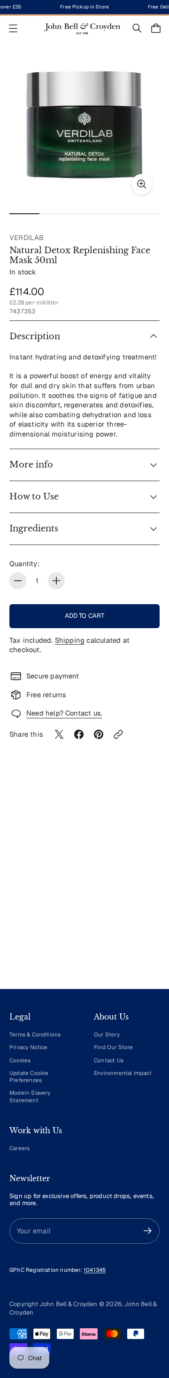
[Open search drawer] (137, 28)
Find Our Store (113, 1047)
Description (34, 336)
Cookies (20, 1060)
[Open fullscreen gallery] (141, 184)
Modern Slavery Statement (30, 1096)
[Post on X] (59, 734)
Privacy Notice (28, 1047)
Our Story (107, 1034)
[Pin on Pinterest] (98, 734)
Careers (19, 1148)
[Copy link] (118, 734)
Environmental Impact (123, 1072)
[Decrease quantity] (17, 580)
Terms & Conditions (35, 1034)
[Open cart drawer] (155, 28)
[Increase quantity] (56, 580)
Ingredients (33, 528)
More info (31, 464)
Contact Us (108, 1060)
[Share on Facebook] (78, 734)
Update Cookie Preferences (29, 1076)
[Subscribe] (147, 1230)
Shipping (70, 640)
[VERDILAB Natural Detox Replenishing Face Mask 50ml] (84, 127)
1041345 (95, 1269)
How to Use (34, 496)
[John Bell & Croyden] (82, 28)
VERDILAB (26, 237)
